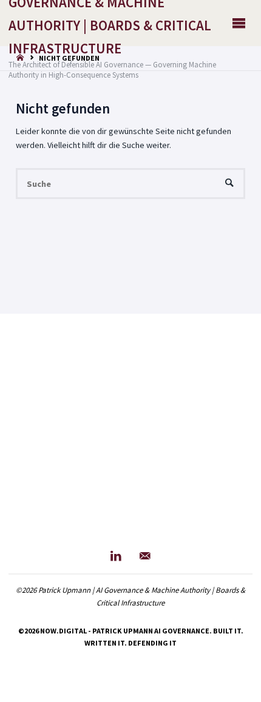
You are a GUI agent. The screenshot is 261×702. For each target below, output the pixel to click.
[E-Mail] (145, 556)
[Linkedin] (116, 556)
